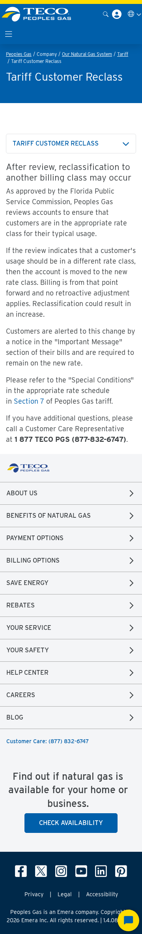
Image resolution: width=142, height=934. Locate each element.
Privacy (33, 894)
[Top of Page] (41, 14)
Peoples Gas (19, 54)
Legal (65, 894)
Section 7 (29, 401)
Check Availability (71, 823)
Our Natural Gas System (87, 54)
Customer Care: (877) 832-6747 (47, 741)
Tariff (122, 54)
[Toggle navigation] (8, 34)
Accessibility (102, 894)
